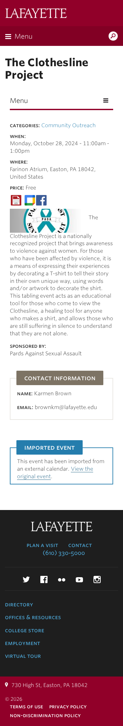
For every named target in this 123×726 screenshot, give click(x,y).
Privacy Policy (68, 706)
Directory (19, 604)
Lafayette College (36, 14)
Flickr (61, 579)
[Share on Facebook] (41, 200)
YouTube (79, 579)
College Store (24, 630)
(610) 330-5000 (64, 553)
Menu (23, 36)
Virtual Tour (23, 656)
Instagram (97, 579)
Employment (22, 643)
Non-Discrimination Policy (45, 715)
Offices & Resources (33, 617)
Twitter (26, 579)
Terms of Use (26, 706)
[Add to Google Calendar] (30, 200)
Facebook (44, 579)
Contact (80, 545)
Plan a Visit (42, 545)
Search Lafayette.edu (113, 37)
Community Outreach (68, 125)
